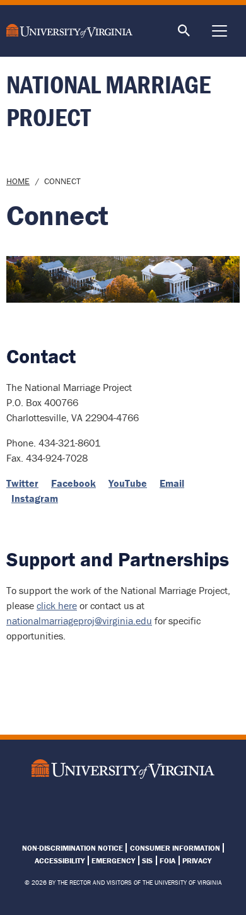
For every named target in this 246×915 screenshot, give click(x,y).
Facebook (73, 483)
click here (57, 605)
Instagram (34, 498)
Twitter (22, 483)
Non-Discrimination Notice (72, 848)
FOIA (167, 860)
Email (172, 483)
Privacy (196, 860)
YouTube (127, 483)
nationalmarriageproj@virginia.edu (79, 620)
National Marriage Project (108, 100)
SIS (147, 860)
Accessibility (60, 860)
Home (18, 181)
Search (184, 30)
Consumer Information (175, 848)
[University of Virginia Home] (75, 31)
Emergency (113, 860)
